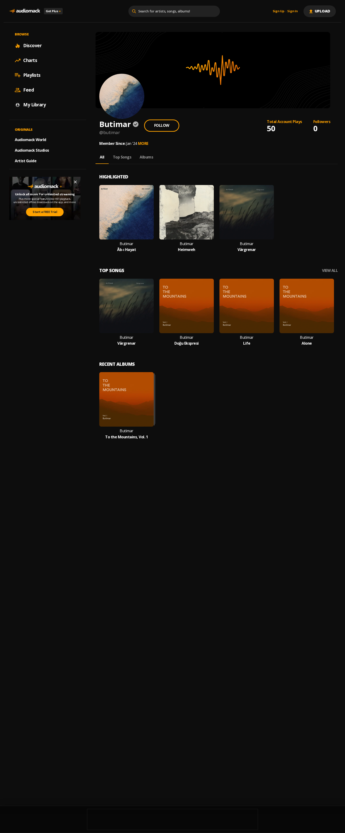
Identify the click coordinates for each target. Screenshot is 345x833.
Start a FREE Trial (45, 212)
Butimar (126, 243)
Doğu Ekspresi (186, 343)
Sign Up (278, 11)
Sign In (292, 11)
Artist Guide (25, 160)
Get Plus (53, 11)
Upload (322, 11)
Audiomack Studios (32, 150)
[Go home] (24, 11)
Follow (161, 125)
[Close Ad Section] (75, 182)
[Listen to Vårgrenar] (246, 212)
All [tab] (102, 157)
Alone (307, 343)
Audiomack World (30, 139)
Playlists (32, 75)
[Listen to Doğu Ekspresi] (186, 306)
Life (246, 343)
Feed (28, 90)
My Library (34, 105)
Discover (32, 45)
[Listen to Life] (246, 306)
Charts (30, 60)
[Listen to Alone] (307, 306)
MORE (143, 143)
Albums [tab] (146, 157)
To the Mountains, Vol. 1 (126, 437)
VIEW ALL (330, 270)
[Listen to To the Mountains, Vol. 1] (126, 399)
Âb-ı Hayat (126, 249)
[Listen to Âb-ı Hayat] (126, 212)
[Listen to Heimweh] (186, 212)
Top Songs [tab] (122, 157)
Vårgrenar (247, 249)
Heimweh (186, 249)
